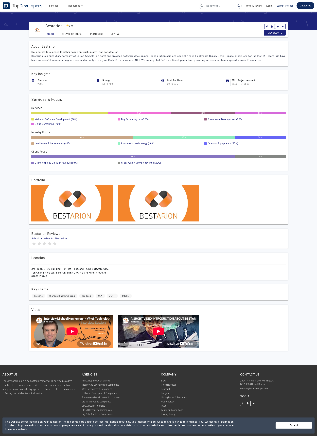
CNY (100, 295)
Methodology (168, 401)
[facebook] (266, 26)
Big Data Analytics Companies (97, 414)
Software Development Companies (99, 393)
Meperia (38, 295)
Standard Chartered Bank (62, 295)
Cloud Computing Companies (97, 410)
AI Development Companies (96, 380)
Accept (294, 425)
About (50, 34)
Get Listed (305, 5)
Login (269, 6)
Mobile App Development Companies (100, 385)
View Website (275, 33)
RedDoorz (86, 295)
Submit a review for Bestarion (49, 238)
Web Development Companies (97, 389)
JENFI (112, 295)
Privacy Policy (168, 414)
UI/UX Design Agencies (93, 406)
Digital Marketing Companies (96, 401)
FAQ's (163, 406)
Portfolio (96, 34)
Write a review (254, 6)
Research (166, 389)
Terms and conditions (172, 410)
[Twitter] (277, 26)
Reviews (115, 34)
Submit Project (285, 6)
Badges (165, 393)
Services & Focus (72, 34)
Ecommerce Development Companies (101, 397)
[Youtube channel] (283, 26)
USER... (125, 295)
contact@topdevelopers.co (254, 388)
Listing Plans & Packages (174, 397)
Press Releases (168, 385)
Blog (163, 380)
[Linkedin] (272, 26)
